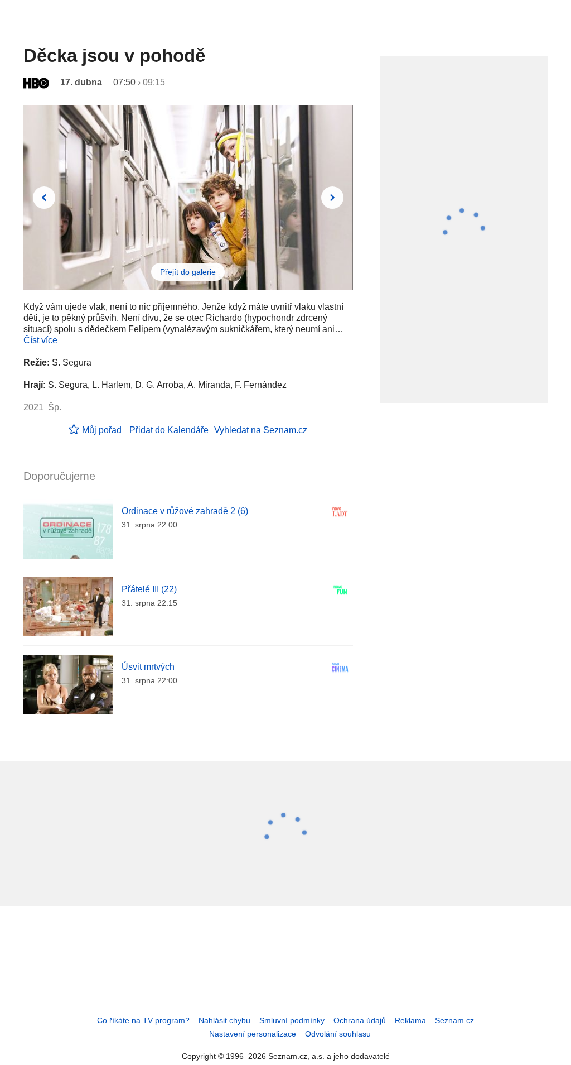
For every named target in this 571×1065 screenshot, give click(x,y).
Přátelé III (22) (149, 589)
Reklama (410, 1020)
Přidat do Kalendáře (169, 430)
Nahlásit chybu (224, 1020)
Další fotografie (332, 197)
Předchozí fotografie (44, 197)
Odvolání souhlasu (338, 1033)
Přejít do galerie (188, 271)
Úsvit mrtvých (148, 666)
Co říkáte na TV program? (143, 1020)
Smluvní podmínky (292, 1020)
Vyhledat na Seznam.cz (260, 430)
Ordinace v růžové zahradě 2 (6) (185, 511)
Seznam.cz (454, 1020)
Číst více (40, 340)
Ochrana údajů (359, 1020)
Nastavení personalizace (252, 1033)
